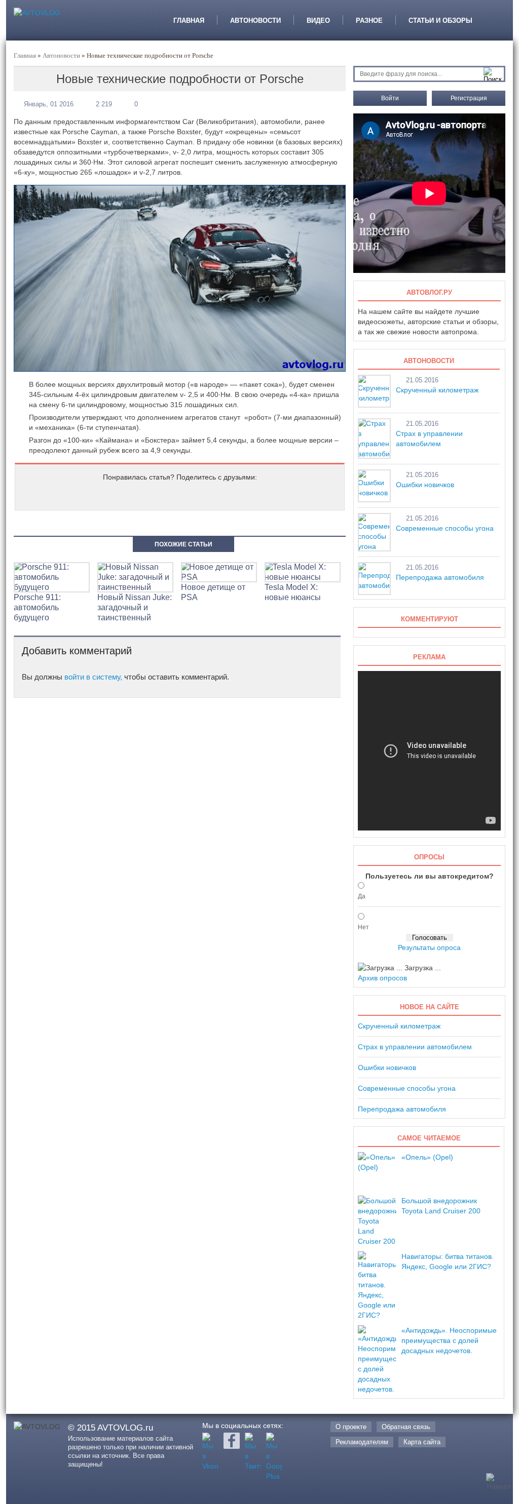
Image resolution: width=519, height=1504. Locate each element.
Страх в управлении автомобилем (415, 1047)
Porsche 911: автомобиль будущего (37, 607)
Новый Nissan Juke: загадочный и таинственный (134, 607)
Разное (369, 20)
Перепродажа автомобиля (440, 577)
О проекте (351, 1427)
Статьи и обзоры (440, 20)
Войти (390, 98)
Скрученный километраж (437, 390)
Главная (188, 20)
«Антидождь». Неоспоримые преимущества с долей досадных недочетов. (449, 1340)
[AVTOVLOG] (37, 13)
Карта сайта (421, 1442)
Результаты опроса (429, 947)
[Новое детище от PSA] (219, 577)
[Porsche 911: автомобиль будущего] (52, 587)
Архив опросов (382, 978)
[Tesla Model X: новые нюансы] (303, 577)
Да (361, 896)
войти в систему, (93, 676)
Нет (363, 927)
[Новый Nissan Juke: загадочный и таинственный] (135, 587)
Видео (318, 20)
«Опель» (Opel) (427, 1157)
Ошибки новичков (425, 485)
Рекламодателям (362, 1442)
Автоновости (255, 20)
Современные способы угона (445, 528)
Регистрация (469, 98)
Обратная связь (406, 1427)
